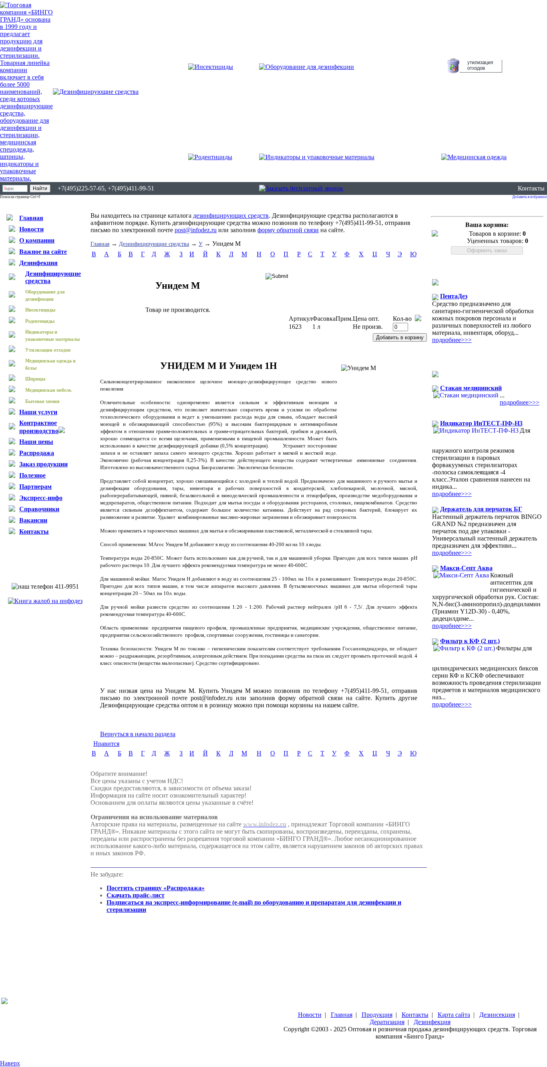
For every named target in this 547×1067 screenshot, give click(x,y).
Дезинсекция (497, 1014)
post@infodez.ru (196, 230)
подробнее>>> (452, 339)
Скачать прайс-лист (136, 895)
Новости (310, 1014)
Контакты (531, 188)
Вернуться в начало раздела (137, 734)
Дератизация (387, 1021)
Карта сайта (454, 1014)
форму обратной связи (288, 230)
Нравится (106, 743)
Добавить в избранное (529, 197)
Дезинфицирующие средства (154, 244)
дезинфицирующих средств (231, 215)
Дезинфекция (432, 1021)
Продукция (377, 1014)
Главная (99, 244)
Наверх (10, 1063)
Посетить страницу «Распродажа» (156, 888)
